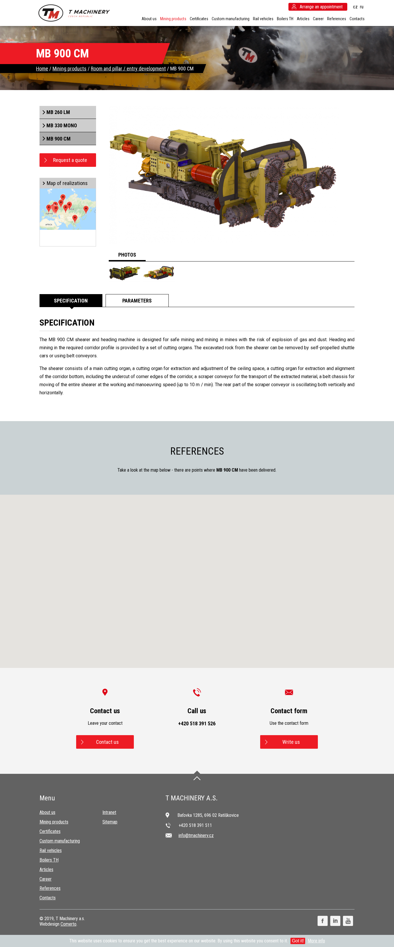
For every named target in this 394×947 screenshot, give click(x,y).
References (336, 18)
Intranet (109, 812)
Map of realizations (67, 183)
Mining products (173, 18)
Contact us (107, 742)
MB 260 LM (58, 112)
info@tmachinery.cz (196, 835)
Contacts (357, 18)
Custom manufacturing (230, 18)
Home (42, 69)
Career (318, 18)
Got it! (298, 940)
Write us (291, 742)
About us (149, 18)
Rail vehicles (263, 18)
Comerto (68, 924)
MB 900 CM (58, 139)
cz (355, 7)
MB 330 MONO (61, 125)
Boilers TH (285, 18)
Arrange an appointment (321, 7)
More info (316, 941)
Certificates (199, 18)
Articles (303, 18)
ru (361, 7)
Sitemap (109, 822)
